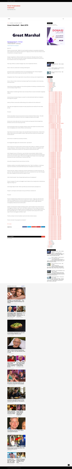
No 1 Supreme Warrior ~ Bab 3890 (55, 224)
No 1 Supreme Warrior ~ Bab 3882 (55, 233)
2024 (49, 80)
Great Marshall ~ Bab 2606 (54, 192)
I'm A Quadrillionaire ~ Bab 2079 (55, 205)
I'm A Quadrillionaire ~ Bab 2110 (54, 124)
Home (9, 18)
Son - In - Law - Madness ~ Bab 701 (55, 102)
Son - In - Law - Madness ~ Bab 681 (55, 151)
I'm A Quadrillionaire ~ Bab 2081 (54, 203)
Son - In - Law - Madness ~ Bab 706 (55, 96)
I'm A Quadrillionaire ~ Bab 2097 (55, 162)
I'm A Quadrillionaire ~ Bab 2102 (54, 156)
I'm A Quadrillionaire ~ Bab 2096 (55, 163)
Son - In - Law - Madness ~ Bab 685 (55, 146)
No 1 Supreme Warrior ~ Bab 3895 (55, 218)
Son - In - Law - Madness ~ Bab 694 (55, 139)
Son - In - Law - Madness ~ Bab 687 (55, 130)
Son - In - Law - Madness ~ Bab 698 (55, 134)
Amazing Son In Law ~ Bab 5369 (55, 117)
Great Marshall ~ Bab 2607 (54, 191)
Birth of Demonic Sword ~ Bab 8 (55, 105)
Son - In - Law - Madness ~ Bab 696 (55, 137)
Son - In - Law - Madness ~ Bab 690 (55, 144)
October (50, 85)
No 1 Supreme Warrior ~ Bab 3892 (55, 221)
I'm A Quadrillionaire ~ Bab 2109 (54, 125)
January (50, 244)
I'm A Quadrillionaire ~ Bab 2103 (54, 155)
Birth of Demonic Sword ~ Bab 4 (55, 110)
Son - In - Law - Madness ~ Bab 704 (55, 98)
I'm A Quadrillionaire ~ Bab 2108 (54, 126)
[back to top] (69, 465)
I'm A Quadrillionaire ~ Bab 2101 (54, 158)
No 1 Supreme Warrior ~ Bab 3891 (55, 223)
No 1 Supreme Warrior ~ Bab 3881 (55, 234)
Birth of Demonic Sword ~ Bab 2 (55, 112)
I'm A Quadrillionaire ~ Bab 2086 (55, 176)
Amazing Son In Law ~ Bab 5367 (55, 119)
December (51, 82)
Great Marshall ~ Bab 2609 (54, 189)
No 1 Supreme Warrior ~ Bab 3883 (55, 232)
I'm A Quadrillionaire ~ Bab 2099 (55, 160)
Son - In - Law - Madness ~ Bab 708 (55, 94)
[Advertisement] (47, 10)
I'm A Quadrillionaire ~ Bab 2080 (55, 204)
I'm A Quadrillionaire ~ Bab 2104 (55, 154)
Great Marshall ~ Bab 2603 (53, 196)
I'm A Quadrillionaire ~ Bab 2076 (55, 209)
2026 (49, 78)
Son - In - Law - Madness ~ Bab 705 (55, 97)
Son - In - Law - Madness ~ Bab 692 (55, 141)
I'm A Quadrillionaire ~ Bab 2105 (54, 153)
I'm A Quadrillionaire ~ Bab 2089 (55, 173)
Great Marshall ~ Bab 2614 (53, 183)
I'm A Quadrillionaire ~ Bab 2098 (55, 161)
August (50, 87)
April (50, 240)
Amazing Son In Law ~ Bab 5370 (55, 116)
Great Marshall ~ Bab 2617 (53, 180)
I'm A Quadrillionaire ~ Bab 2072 (55, 213)
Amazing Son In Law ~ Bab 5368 (55, 118)
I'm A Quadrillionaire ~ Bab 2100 (54, 159)
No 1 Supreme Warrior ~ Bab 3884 (55, 231)
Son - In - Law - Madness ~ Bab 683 (55, 148)
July (50, 88)
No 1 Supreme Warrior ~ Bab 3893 (55, 220)
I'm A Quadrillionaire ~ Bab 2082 (55, 202)
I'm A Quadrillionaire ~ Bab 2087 (55, 175)
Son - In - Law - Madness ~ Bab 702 (55, 101)
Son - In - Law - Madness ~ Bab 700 (55, 132)
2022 (49, 245)
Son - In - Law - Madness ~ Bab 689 (55, 145)
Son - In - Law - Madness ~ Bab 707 (55, 95)
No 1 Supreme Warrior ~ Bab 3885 (55, 230)
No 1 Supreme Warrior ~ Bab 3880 (55, 235)
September (51, 86)
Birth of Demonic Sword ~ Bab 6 (55, 108)
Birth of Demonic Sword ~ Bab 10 (55, 103)
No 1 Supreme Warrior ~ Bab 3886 (55, 228)
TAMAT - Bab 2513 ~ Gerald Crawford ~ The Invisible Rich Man (57, 68)
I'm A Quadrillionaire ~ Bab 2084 (55, 199)
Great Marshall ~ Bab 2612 (53, 185)
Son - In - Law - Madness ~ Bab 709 (55, 93)
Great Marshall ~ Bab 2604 (54, 195)
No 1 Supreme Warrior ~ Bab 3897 (55, 216)
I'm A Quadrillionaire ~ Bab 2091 (54, 170)
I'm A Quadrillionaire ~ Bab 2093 (55, 167)
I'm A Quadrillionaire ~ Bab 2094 (55, 166)
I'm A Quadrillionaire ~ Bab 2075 (55, 210)
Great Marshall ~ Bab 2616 (53, 181)
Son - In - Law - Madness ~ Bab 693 (55, 140)
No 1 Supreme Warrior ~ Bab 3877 (55, 239)
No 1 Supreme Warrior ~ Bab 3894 (55, 219)
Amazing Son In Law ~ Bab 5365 (55, 122)
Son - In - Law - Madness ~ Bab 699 (55, 133)
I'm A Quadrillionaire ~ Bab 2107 (54, 127)
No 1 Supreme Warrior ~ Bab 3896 (55, 217)
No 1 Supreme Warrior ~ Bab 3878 (55, 238)
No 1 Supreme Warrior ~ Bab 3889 (55, 225)
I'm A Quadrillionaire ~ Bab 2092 (55, 169)
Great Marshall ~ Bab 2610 (53, 188)
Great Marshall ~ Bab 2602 (53, 197)
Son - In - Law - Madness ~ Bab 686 (55, 131)
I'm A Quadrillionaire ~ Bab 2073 (55, 212)
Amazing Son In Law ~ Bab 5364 (55, 168)
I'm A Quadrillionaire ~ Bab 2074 (55, 211)
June (50, 89)
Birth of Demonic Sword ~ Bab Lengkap (56, 123)
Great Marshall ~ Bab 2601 (53, 198)
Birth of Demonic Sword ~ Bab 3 (55, 111)
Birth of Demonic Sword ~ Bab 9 (55, 104)
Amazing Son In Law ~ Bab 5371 (54, 115)
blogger (43, 236)
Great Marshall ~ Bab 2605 (53, 194)
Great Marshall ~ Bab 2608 (54, 190)
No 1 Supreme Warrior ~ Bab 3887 (55, 227)
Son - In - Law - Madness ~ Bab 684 (55, 147)
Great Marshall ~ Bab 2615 (53, 182)
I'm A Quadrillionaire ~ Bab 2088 (55, 174)
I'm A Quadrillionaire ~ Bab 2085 (55, 177)
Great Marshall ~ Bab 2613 (53, 184)
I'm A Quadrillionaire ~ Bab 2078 (55, 206)
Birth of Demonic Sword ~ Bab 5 (55, 109)
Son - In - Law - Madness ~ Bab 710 (55, 91)
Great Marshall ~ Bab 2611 (53, 187)
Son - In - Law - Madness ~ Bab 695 (55, 138)
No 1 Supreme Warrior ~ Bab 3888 (55, 226)
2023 (49, 81)
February (50, 243)
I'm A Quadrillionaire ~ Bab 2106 (54, 152)
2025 (49, 79)
